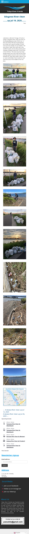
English (18, 532)
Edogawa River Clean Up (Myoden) (15, 436)
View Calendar (5, 450)
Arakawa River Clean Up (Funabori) (15, 441)
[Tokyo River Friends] (14, 7)
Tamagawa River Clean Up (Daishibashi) (13, 424)
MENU (6, 2)
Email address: (6, 459)
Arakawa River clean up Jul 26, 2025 (14, 415)
